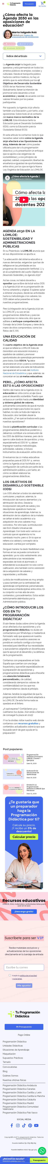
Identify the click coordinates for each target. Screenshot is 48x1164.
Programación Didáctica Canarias (19, 1089)
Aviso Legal (7, 1157)
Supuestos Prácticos (13, 1058)
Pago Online (24, 1035)
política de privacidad (28, 976)
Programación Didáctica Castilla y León (22, 1092)
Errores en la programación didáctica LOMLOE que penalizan (36, 788)
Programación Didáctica (14, 1041)
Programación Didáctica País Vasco (20, 1112)
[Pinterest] (30, 1125)
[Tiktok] (24, 1125)
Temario (7, 1062)
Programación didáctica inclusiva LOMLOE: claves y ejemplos (35, 757)
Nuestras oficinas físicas (14, 1080)
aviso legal (17, 979)
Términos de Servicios (24, 1161)
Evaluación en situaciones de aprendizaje (33, 773)
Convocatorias (10, 1067)
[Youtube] (36, 1125)
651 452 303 (32, 1150)
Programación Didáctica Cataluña (19, 1099)
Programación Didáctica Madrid (18, 1103)
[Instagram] (17, 1125)
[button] (3, 3)
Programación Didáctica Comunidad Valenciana (20, 1107)
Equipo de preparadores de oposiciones (25, 36)
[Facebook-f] (11, 1125)
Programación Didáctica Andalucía (20, 1085)
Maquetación (9, 1054)
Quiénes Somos (10, 1075)
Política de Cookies (20, 1157)
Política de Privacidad (37, 1157)
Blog (5, 1071)
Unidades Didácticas (13, 1045)
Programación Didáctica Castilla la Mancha (24, 1096)
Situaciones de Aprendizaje (16, 1050)
